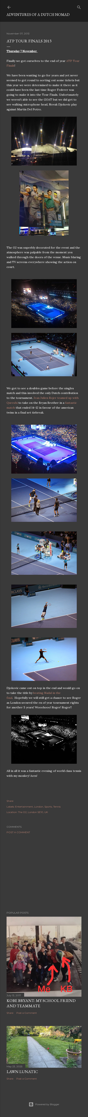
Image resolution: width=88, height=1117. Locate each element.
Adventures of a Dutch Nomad (38, 14)
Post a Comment (18, 832)
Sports (48, 806)
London (38, 806)
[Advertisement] (44, 872)
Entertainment (24, 806)
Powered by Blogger (47, 1104)
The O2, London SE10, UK (33, 812)
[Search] (79, 6)
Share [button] (10, 800)
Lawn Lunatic (22, 1071)
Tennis (57, 806)
